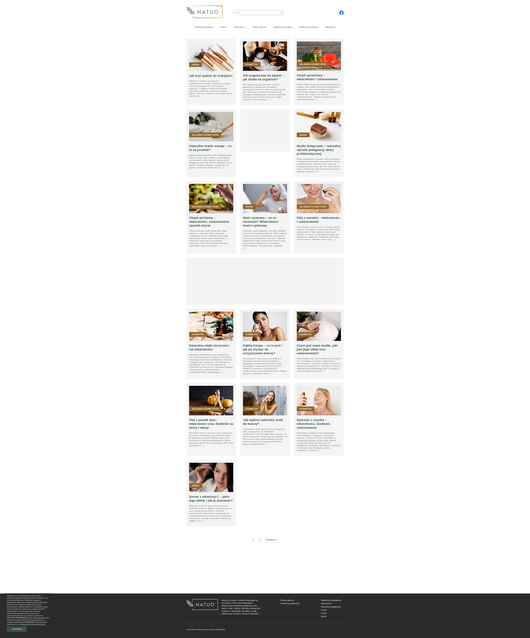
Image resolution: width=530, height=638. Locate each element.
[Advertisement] (265, 129)
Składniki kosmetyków (313, 64)
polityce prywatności (17, 618)
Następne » (271, 540)
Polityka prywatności (290, 603)
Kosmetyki (252, 64)
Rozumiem (17, 629)
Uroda (195, 65)
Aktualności (326, 603)
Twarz (324, 613)
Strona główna (287, 600)
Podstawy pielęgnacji (330, 607)
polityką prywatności (25, 622)
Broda (324, 616)
